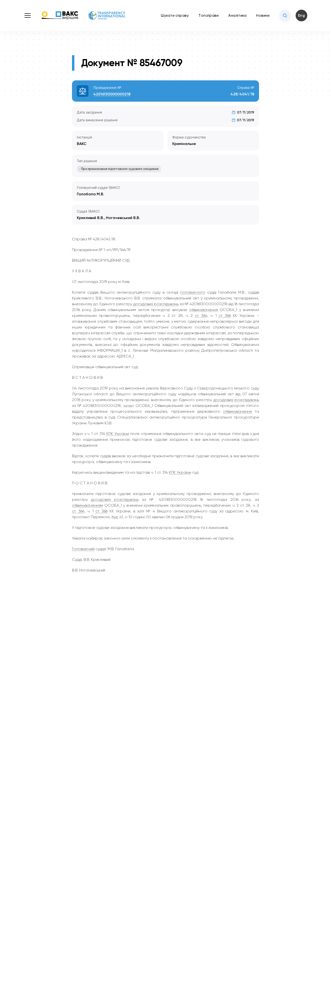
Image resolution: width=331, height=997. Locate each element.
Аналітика (237, 15)
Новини (262, 15)
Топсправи (208, 15)
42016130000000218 (111, 94)
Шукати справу (175, 15)
